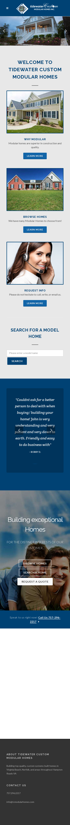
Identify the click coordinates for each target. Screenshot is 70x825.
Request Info (35, 290)
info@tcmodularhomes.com (20, 801)
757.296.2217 (14, 793)
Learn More (35, 155)
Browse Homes (35, 216)
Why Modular (35, 139)
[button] (4, 31)
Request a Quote (35, 581)
